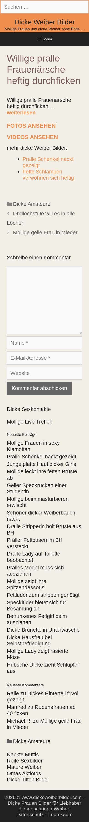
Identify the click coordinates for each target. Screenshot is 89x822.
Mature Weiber (24, 767)
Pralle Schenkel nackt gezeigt (41, 457)
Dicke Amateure (31, 204)
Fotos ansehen (31, 125)
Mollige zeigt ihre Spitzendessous (26, 584)
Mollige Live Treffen (29, 422)
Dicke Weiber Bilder (44, 22)
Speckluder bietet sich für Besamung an (36, 606)
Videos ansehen (32, 137)
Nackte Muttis (23, 754)
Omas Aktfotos (24, 773)
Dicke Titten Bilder (28, 780)
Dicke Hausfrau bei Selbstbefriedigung (29, 640)
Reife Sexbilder (25, 761)
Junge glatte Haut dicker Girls (41, 464)
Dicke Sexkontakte (29, 409)
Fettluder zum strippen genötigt (43, 595)
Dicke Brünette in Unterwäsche (43, 630)
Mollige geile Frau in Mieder (45, 232)
